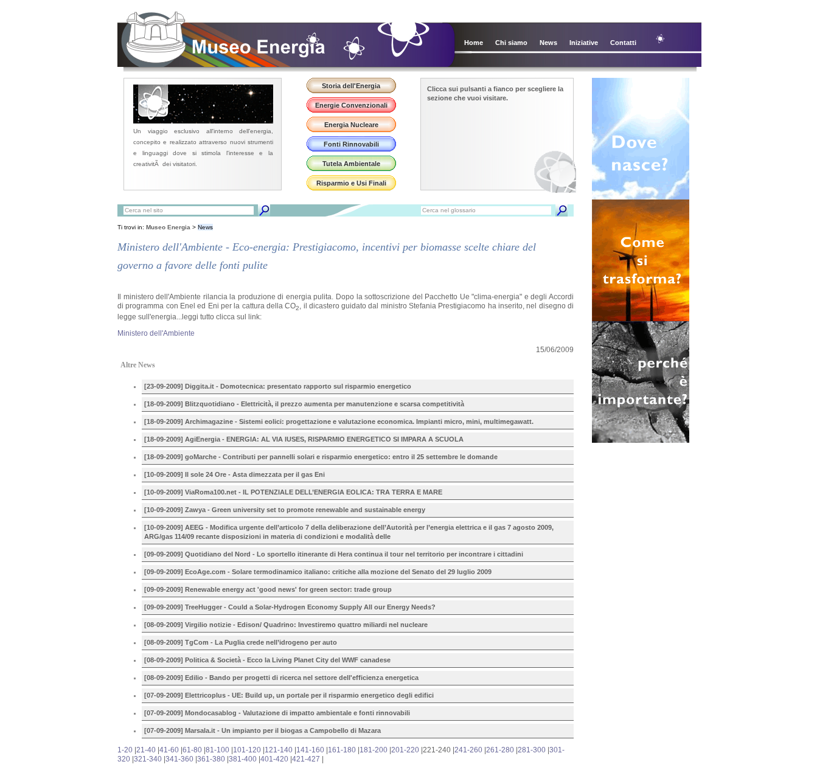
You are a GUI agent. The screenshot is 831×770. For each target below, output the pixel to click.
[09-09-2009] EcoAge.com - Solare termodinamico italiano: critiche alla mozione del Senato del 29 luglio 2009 (318, 571)
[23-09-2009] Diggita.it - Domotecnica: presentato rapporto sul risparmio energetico (277, 386)
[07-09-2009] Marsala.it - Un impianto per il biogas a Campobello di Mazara (262, 730)
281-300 (532, 750)
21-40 (146, 750)
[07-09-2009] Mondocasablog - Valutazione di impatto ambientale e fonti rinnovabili (277, 712)
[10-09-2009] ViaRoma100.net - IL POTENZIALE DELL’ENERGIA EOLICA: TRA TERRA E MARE (293, 492)
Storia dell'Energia (351, 85)
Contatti (623, 42)
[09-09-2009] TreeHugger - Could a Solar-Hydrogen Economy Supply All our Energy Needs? (290, 607)
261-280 (500, 750)
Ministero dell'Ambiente (156, 333)
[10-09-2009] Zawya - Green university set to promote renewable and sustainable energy (284, 509)
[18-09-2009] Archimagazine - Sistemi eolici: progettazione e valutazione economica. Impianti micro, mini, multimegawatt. (339, 421)
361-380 (211, 759)
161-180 (342, 750)
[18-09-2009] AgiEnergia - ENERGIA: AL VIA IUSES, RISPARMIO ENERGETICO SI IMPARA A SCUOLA (304, 439)
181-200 (374, 750)
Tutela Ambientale (351, 163)
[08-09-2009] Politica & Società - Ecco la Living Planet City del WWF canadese (267, 660)
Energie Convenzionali (351, 105)
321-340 (148, 759)
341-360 (179, 759)
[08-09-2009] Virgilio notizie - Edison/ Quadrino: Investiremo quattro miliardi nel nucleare (286, 624)
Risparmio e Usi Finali (351, 183)
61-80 (192, 750)
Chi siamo (511, 42)
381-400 (243, 759)
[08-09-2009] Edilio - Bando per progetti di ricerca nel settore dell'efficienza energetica (281, 677)
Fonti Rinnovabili (351, 144)
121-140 (279, 750)
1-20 (125, 750)
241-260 (468, 750)
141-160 (310, 750)
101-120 (247, 750)
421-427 (306, 759)
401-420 (274, 759)
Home (473, 42)
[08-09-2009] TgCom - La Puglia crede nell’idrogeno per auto (240, 642)
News (548, 42)
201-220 (405, 750)
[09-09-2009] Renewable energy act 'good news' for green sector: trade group (268, 589)
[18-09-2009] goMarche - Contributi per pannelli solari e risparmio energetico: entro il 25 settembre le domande (321, 456)
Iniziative (583, 42)
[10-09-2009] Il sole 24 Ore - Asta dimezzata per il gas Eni (234, 474)
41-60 (169, 750)
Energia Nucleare (351, 124)
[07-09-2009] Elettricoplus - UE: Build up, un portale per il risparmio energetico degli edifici (289, 695)
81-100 (217, 750)
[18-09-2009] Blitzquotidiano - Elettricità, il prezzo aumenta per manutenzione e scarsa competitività (304, 404)
